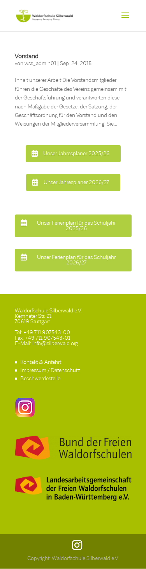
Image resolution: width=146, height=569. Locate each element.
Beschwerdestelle (40, 378)
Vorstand (27, 56)
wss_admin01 (40, 63)
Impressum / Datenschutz (50, 370)
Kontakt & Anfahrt (40, 362)
